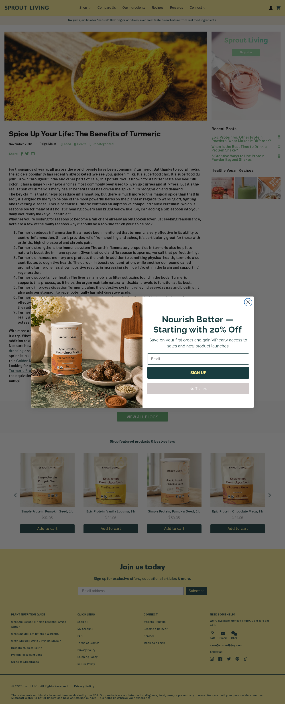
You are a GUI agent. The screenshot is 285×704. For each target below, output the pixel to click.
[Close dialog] (248, 302)
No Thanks (198, 389)
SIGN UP (198, 372)
